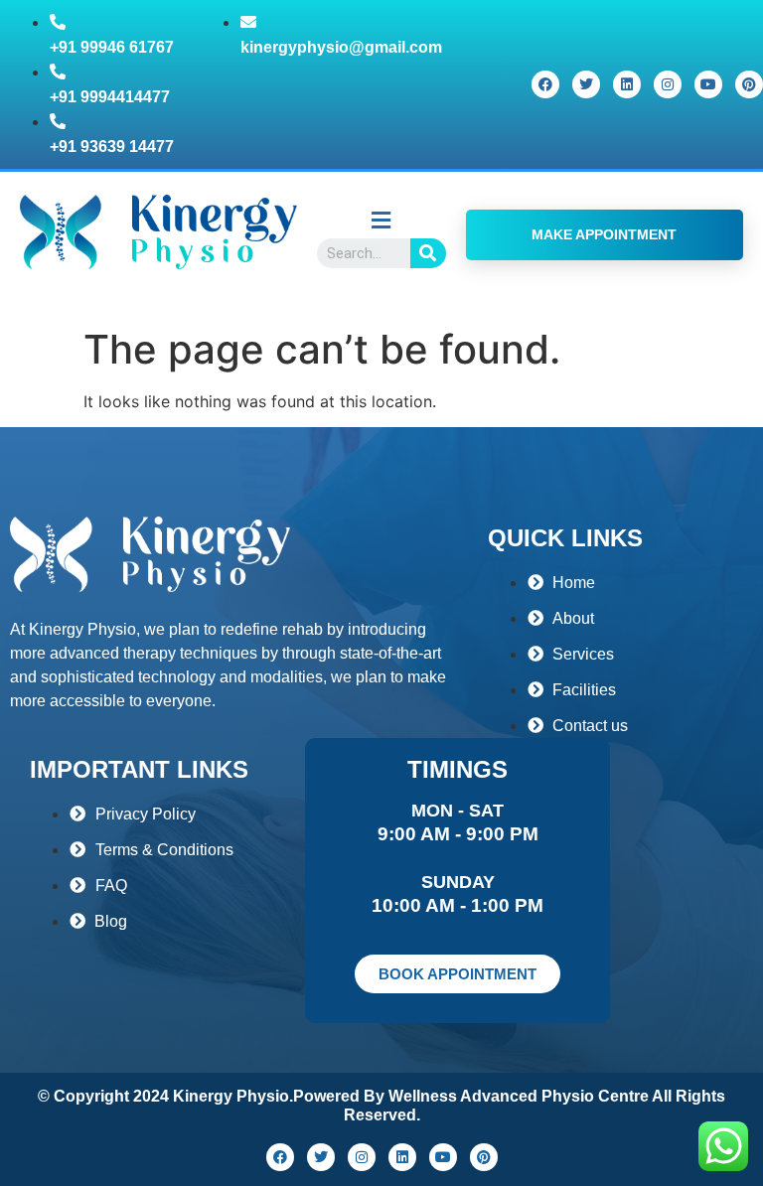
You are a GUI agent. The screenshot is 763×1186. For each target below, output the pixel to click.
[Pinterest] (749, 84)
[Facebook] (545, 84)
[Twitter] (586, 84)
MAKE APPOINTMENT (604, 234)
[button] (381, 220)
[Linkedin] (627, 84)
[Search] (428, 253)
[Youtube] (708, 84)
